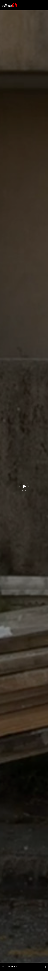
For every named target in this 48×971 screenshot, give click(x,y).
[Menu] (44, 5)
